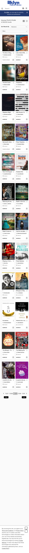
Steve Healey (20, 114)
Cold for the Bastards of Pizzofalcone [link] (21, 231)
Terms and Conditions (8, 530)
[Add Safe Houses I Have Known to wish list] (27, 120)
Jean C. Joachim (7, 203)
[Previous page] (4, 394)
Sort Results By (5, 26)
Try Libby (6, 12)
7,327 (6, 393)
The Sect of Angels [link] (8, 53)
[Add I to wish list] (13, 298)
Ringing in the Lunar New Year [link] (8, 261)
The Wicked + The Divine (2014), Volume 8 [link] (8, 350)
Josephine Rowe (7, 173)
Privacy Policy (20, 530)
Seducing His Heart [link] (8, 201)
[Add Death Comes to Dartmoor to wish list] (13, 239)
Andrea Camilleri (7, 54)
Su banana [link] (5, 320)
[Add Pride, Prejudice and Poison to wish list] (27, 149)
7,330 (19, 393)
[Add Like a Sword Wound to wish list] (27, 60)
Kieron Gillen (6, 352)
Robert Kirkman (20, 352)
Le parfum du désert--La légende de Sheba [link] (8, 380)
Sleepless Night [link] (7, 112)
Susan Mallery (7, 382)
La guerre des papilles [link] (21, 380)
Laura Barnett (20, 173)
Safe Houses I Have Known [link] (21, 112)
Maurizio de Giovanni (22, 233)
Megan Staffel (7, 84)
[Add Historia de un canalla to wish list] (27, 328)
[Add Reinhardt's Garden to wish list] (13, 149)
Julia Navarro (20, 322)
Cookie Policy (5, 548)
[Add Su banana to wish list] (13, 328)
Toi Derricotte (7, 292)
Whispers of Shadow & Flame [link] (21, 291)
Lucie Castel (20, 382)
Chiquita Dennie (20, 84)
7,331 (23, 393)
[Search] (2, 8)
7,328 (11, 393)
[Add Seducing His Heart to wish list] (13, 209)
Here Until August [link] (7, 172)
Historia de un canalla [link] (21, 320)
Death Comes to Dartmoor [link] (8, 231)
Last (24, 397)
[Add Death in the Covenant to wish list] (27, 209)
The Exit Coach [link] (7, 82)
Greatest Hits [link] (19, 172)
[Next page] (26, 394)
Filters (3, 31)
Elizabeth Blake (20, 144)
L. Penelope (20, 292)
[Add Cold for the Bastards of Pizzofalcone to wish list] (27, 239)
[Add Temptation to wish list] (27, 90)
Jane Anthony (20, 263)
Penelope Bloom (7, 322)
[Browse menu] (26, 8)
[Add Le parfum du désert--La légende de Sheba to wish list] (13, 387)
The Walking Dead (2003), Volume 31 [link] (21, 350)
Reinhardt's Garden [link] (8, 142)
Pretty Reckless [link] (20, 261)
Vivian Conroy (7, 233)
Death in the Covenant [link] (21, 201)
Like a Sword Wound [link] (21, 53)
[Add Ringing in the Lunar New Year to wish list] (13, 268)
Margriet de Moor (7, 114)
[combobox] (11, 8)
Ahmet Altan (20, 54)
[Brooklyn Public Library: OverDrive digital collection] (14, 3)
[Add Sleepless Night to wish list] (13, 120)
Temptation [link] (19, 82)
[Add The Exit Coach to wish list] (13, 90)
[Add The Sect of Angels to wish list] (13, 60)
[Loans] (23, 9)
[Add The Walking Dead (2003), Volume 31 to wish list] (27, 357)
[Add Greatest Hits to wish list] (27, 179)
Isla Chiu (6, 263)
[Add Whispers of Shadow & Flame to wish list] (27, 298)
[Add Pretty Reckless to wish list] (27, 268)
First (6, 397)
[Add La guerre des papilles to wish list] (27, 387)
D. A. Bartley (20, 203)
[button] (24, 21)
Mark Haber (6, 144)
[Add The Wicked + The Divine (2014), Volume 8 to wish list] (13, 357)
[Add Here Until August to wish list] (13, 179)
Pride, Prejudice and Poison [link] (21, 142)
